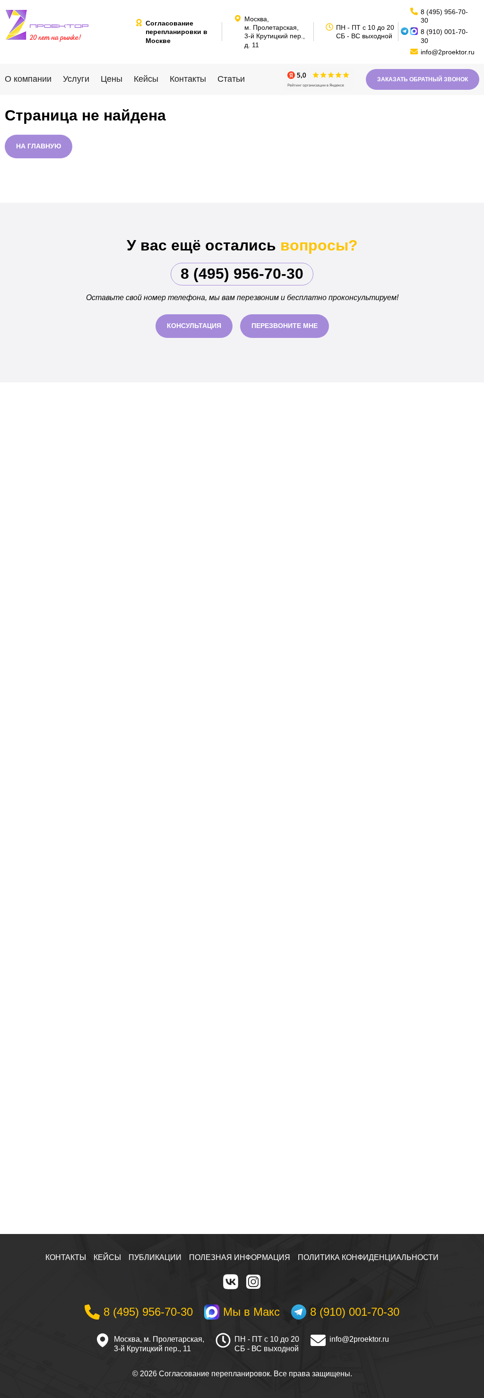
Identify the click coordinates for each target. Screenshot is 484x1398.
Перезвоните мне (284, 325)
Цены (111, 79)
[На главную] (66, 25)
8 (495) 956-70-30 (242, 273)
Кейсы (146, 79)
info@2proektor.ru (359, 1339)
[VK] (230, 1281)
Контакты (188, 79)
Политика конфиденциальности (368, 1257)
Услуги (76, 79)
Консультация (194, 325)
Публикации (155, 1257)
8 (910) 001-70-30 (444, 36)
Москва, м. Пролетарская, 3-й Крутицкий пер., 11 (159, 1344)
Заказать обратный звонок (422, 79)
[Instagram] (253, 1281)
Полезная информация (239, 1257)
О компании (28, 79)
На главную (38, 146)
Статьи (231, 79)
